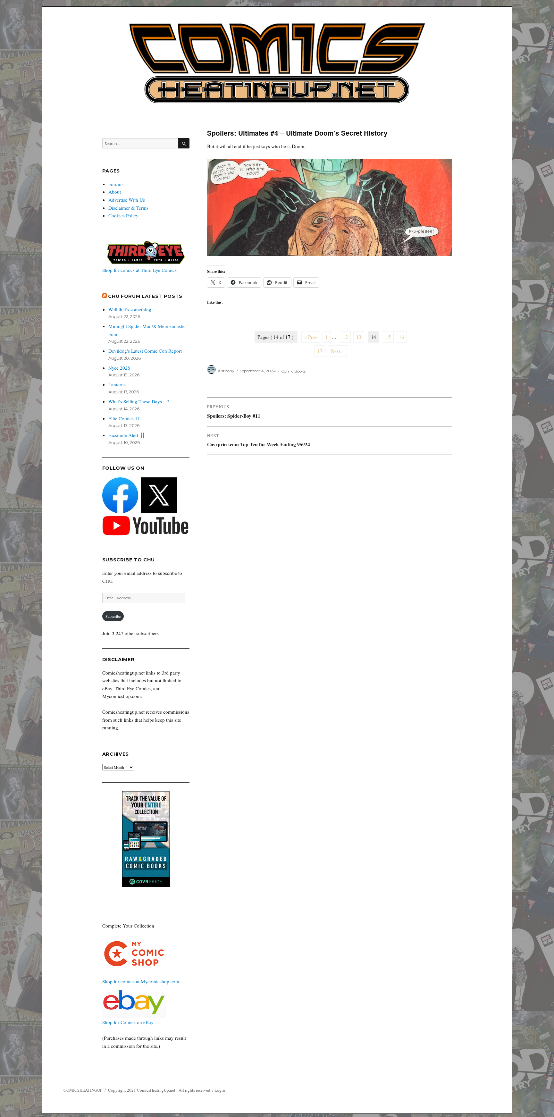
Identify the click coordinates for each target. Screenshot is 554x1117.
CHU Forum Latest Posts (145, 296)
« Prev (310, 337)
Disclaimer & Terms (128, 208)
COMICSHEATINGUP (82, 1090)
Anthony (226, 370)
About (114, 192)
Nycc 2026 (119, 368)
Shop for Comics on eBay (128, 1022)
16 (401, 337)
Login (219, 1090)
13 (358, 337)
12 (345, 337)
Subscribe (113, 616)
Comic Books (293, 370)
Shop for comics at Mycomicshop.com (140, 981)
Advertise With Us (126, 200)
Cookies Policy (123, 215)
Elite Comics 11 (124, 418)
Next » (337, 351)
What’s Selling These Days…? (138, 401)
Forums (115, 184)
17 (320, 351)
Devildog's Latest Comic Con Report (145, 351)
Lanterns (117, 384)
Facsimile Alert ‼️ (127, 435)
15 (388, 337)
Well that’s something (129, 309)
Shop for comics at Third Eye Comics (139, 270)
